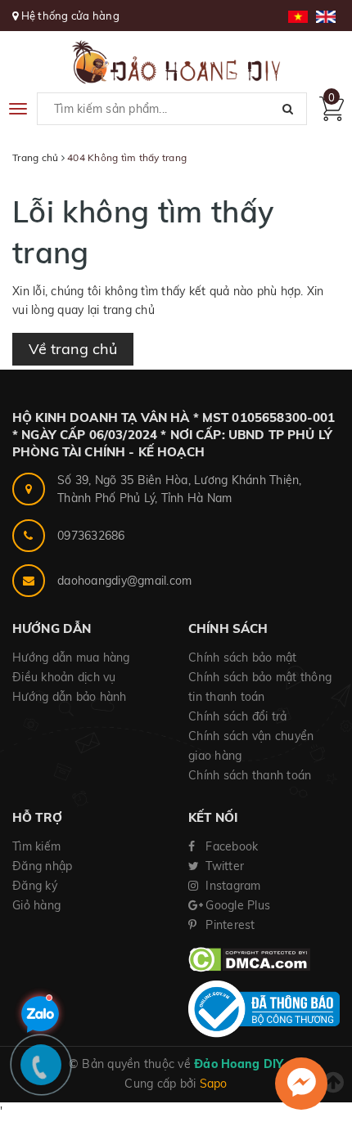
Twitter (223, 866)
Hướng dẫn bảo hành (69, 696)
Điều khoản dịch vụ (64, 677)
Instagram (231, 885)
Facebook (230, 846)
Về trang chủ (73, 348)
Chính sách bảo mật (242, 657)
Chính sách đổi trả (237, 716)
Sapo (214, 1083)
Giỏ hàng (36, 905)
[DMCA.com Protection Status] (249, 958)
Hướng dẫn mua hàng (71, 657)
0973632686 (91, 535)
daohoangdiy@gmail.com (124, 580)
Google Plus (236, 905)
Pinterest (228, 925)
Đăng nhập (42, 866)
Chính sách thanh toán (249, 775)
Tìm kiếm (36, 846)
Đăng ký (34, 885)
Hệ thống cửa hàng (70, 15)
